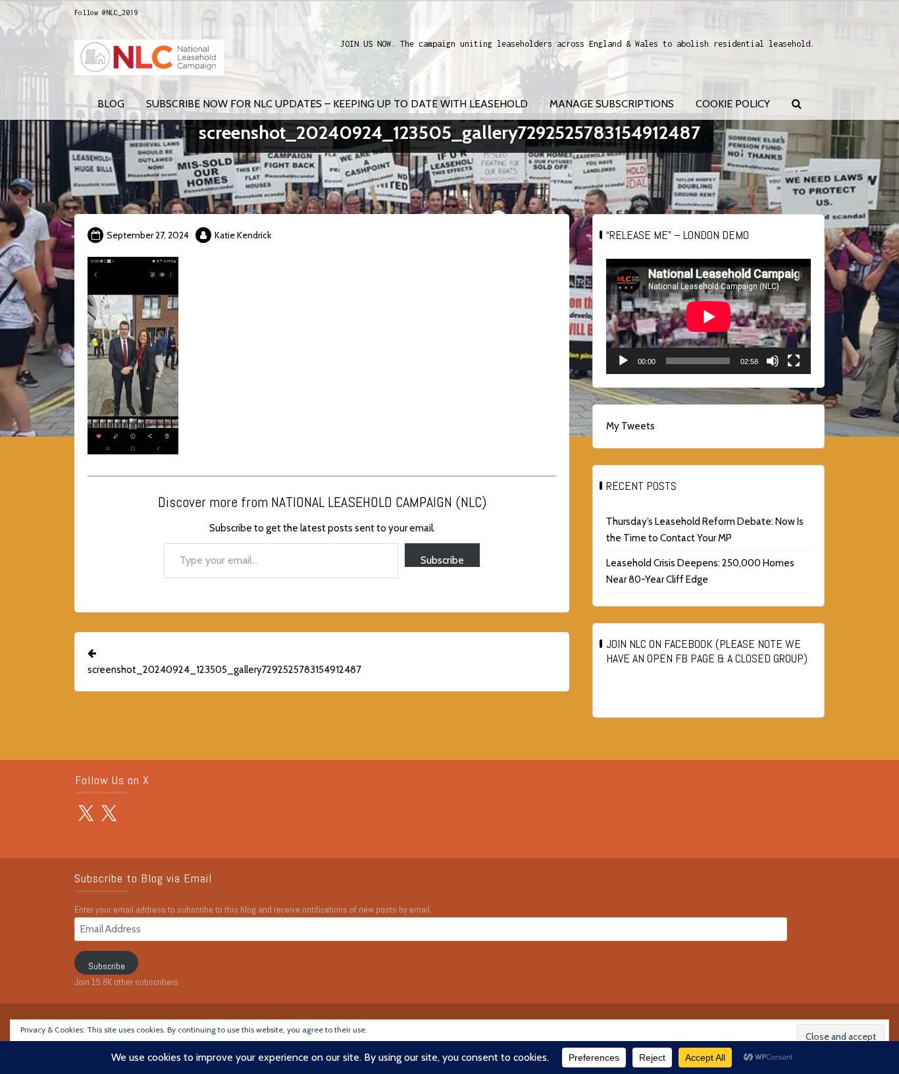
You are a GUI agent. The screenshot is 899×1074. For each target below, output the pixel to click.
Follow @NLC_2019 (106, 12)
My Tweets (630, 426)
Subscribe (442, 560)
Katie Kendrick (243, 235)
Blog (110, 103)
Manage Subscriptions (612, 103)
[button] (796, 104)
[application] (708, 316)
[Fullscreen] (793, 360)
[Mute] (772, 360)
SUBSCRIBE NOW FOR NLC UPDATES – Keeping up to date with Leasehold (337, 103)
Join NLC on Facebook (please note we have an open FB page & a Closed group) (707, 651)
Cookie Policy (733, 103)
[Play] (623, 360)
